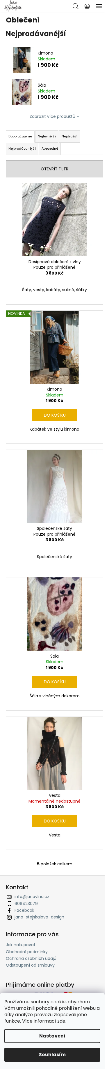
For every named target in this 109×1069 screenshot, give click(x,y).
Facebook (24, 910)
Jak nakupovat (20, 945)
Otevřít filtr (54, 169)
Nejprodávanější (22, 148)
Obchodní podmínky (27, 952)
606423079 (26, 903)
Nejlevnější (47, 136)
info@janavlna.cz (32, 896)
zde (61, 1021)
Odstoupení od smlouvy (30, 965)
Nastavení (52, 1036)
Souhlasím (52, 1054)
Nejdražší (69, 136)
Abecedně (50, 148)
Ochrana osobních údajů (31, 958)
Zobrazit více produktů (52, 116)
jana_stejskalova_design (39, 917)
